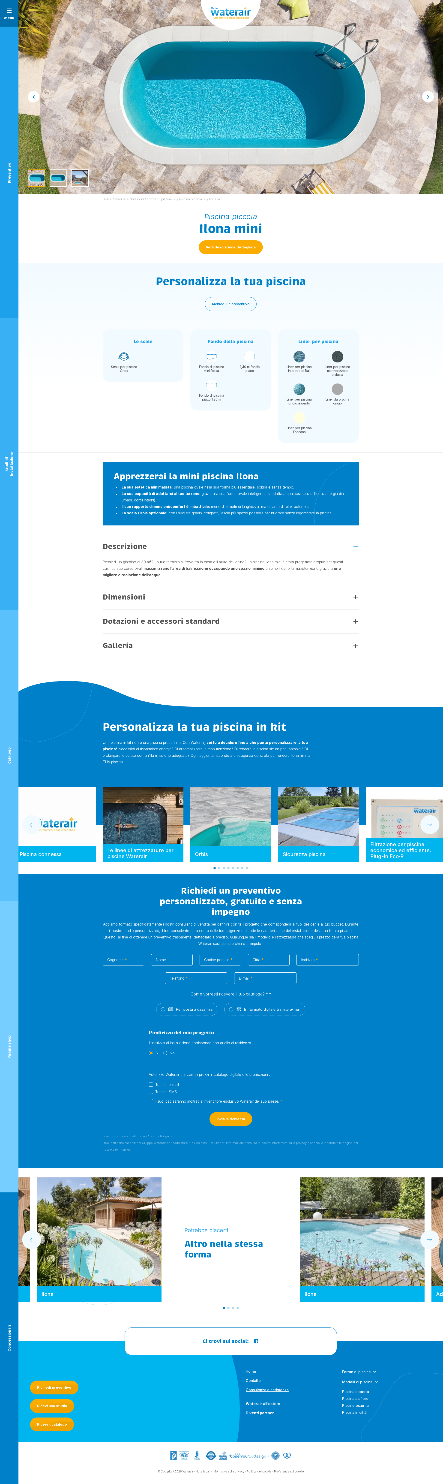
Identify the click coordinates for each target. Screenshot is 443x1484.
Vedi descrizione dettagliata (231, 247)
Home (251, 1371)
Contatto (253, 1380)
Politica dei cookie (259, 1471)
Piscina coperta (355, 1391)
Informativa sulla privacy (228, 1471)
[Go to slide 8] (247, 868)
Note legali (203, 1471)
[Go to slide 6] (237, 868)
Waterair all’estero (263, 1403)
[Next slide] (428, 97)
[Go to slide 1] (214, 868)
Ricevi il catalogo (52, 1424)
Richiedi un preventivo (230, 304)
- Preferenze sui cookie (288, 1471)
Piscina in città (354, 1412)
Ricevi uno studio (52, 1406)
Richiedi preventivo (54, 1387)
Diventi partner (260, 1413)
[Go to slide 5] (233, 868)
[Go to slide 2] (219, 868)
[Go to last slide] (33, 97)
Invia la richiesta (231, 1119)
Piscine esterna (355, 1405)
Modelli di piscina (357, 1382)
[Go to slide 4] (228, 868)
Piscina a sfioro (355, 1398)
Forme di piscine (356, 1371)
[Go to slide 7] (242, 868)
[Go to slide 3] (224, 868)
